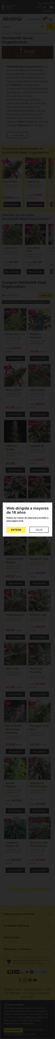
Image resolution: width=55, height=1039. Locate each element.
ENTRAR (16, 529)
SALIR (39, 529)
